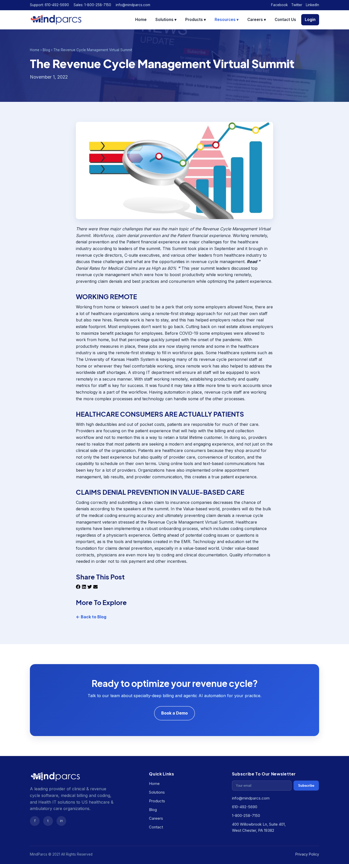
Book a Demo (174, 713)
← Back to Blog (91, 616)
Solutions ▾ (166, 19)
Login (310, 19)
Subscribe (306, 785)
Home (141, 19)
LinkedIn (312, 5)
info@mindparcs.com (133, 5)
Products (157, 800)
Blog (46, 50)
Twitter (296, 5)
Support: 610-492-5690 (49, 5)
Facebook (279, 5)
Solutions (157, 792)
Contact (156, 827)
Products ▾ (195, 19)
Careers (156, 818)
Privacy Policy (307, 854)
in (61, 821)
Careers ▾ (256, 19)
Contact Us (285, 19)
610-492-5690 (244, 806)
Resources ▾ (227, 19)
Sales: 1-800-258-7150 (92, 5)
